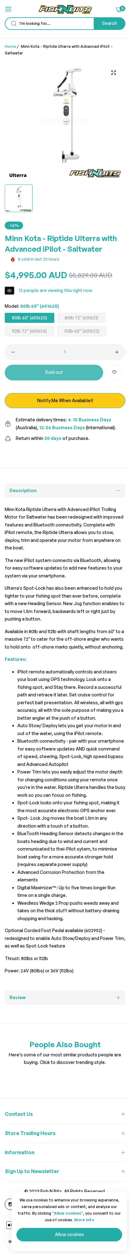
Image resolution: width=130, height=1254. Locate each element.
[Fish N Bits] (65, 9)
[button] (114, 372)
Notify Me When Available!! (65, 400)
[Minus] (13, 352)
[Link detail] (10, 1204)
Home (10, 46)
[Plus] (116, 352)
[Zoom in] (113, 73)
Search (109, 23)
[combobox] (65, 23)
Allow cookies (69, 1234)
